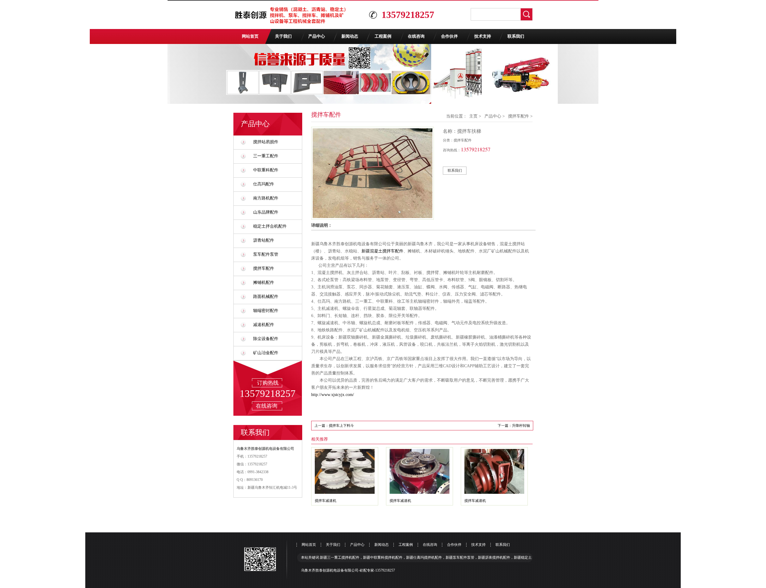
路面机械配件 (265, 296)
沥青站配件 (263, 240)
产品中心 (316, 36)
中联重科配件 (265, 170)
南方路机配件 (265, 198)
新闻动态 (349, 36)
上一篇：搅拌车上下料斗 (334, 426)
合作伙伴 (449, 36)
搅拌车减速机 (325, 501)
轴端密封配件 (265, 310)
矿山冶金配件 (265, 353)
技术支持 (482, 36)
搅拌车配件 (263, 268)
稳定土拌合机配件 (270, 226)
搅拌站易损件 (265, 142)
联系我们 (515, 36)
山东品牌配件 (265, 212)
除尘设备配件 (265, 338)
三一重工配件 (265, 156)
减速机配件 (263, 324)
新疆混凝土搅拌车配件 (382, 251)
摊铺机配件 (263, 282)
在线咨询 (416, 36)
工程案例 (383, 36)
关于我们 (283, 36)
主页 (473, 116)
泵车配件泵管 (265, 254)
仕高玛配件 (263, 184)
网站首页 (250, 36)
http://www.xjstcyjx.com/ (332, 394)
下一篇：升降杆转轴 (514, 426)
